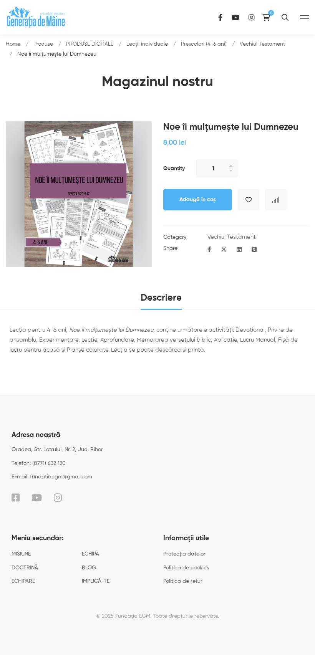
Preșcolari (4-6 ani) (204, 44)
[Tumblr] (254, 250)
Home (13, 44)
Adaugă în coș (197, 199)
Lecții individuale (147, 44)
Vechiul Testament (262, 44)
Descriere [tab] (161, 298)
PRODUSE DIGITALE (89, 44)
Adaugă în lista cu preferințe (248, 199)
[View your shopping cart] (268, 17)
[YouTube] (235, 17)
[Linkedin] (239, 250)
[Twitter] (224, 250)
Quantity (174, 168)
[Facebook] (220, 17)
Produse (43, 44)
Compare (276, 199)
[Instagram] (252, 17)
